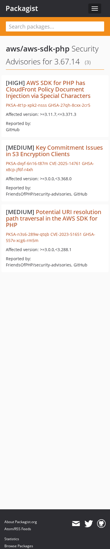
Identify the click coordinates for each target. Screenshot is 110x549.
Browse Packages (18, 545)
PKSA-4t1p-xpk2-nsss (26, 105)
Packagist (22, 8)
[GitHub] (101, 523)
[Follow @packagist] (88, 523)
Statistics (11, 538)
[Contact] (76, 523)
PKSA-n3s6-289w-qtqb (27, 234)
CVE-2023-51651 (66, 234)
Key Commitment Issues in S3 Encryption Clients (54, 150)
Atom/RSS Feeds (17, 528)
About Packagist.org (20, 521)
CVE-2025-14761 (65, 163)
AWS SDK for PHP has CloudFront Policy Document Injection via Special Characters (48, 89)
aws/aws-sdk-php (38, 48)
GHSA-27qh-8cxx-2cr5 (69, 105)
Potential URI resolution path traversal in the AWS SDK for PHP (53, 218)
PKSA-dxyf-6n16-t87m (27, 163)
